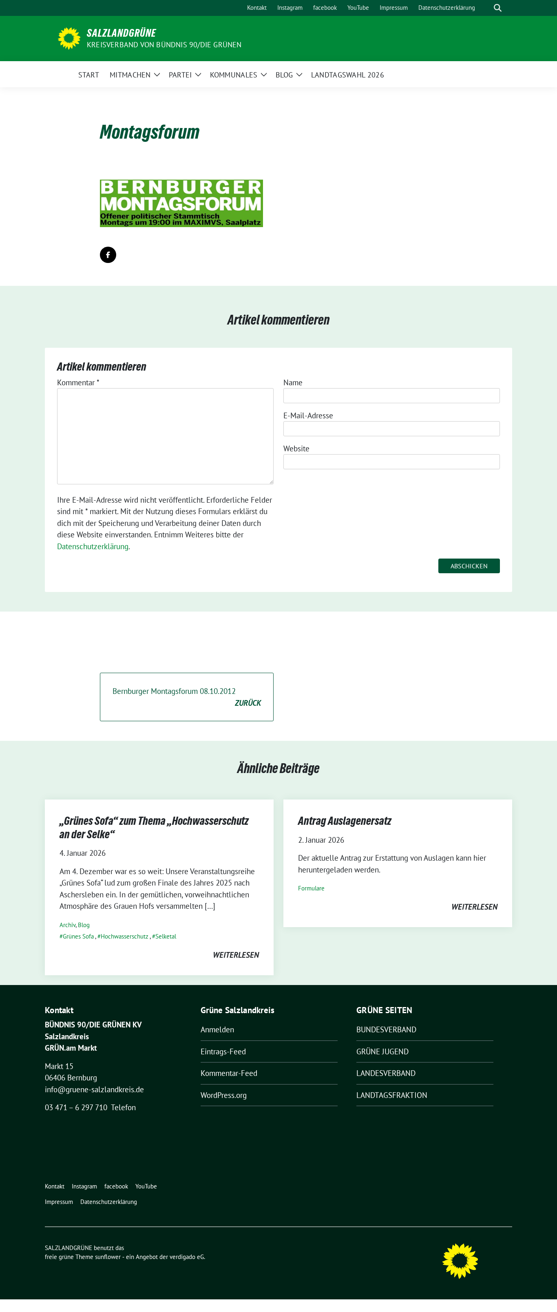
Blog (84, 925)
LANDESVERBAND (386, 1073)
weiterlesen (236, 955)
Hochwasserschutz (124, 936)
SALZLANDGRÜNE (121, 33)
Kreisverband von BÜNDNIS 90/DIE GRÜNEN (164, 44)
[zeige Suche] (498, 8)
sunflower (108, 1257)
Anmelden (217, 1029)
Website (296, 448)
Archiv (67, 925)
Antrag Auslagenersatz (344, 820)
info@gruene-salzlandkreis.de (94, 1089)
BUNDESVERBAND (386, 1029)
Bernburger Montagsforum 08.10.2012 (187, 697)
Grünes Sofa (78, 936)
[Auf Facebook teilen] (108, 255)
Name (293, 382)
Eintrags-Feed (223, 1051)
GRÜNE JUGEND (382, 1051)
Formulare (311, 888)
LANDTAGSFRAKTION (391, 1095)
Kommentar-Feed (229, 1073)
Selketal (165, 936)
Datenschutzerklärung (92, 546)
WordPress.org (224, 1095)
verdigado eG (187, 1257)
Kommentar (78, 382)
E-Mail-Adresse (308, 415)
